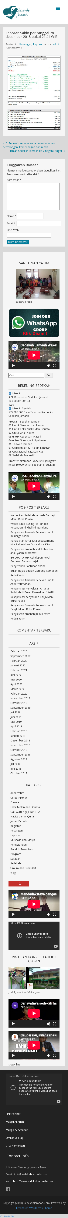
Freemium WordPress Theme (34, 1208)
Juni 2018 (16, 768)
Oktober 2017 (18, 773)
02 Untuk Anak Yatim (21, 433)
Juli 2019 (15, 712)
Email (11, 223)
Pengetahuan (18, 844)
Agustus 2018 (18, 759)
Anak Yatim (17, 793)
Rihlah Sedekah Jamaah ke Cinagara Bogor (36, 151)
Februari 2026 (18, 651)
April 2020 (16, 684)
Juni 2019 (16, 717)
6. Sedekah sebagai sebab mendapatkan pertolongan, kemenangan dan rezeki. (29, 145)
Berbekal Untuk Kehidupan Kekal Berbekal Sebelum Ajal (30, 559)
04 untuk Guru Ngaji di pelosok (27, 440)
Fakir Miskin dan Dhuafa (25, 807)
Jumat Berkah (18, 821)
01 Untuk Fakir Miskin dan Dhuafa (29, 429)
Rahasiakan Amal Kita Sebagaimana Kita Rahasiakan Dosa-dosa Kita (32, 542)
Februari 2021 (18, 670)
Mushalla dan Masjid (23, 840)
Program (15, 854)
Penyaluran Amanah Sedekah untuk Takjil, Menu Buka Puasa (32, 607)
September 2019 (20, 707)
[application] (34, 355)
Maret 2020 (17, 689)
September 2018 (20, 754)
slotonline (14, 1064)
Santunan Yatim (24, 301)
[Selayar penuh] (54, 366)
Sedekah (15, 863)
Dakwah (15, 802)
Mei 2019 (16, 721)
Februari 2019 (18, 731)
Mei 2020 (16, 679)
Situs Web (13, 230)
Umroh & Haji (14, 1138)
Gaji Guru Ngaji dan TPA (25, 812)
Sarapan (15, 858)
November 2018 (20, 745)
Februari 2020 (18, 693)
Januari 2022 (18, 665)
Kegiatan (15, 826)
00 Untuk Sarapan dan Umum (26, 425)
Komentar (14, 180)
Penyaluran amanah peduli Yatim (30, 614)
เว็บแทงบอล (7, 1216)
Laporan (38, 44)
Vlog (13, 872)
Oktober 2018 (18, 750)
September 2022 (20, 656)
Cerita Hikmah (19, 797)
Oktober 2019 (18, 703)
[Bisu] (48, 366)
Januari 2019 (18, 736)
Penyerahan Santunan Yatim (27, 566)
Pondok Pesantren (21, 849)
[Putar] (13, 366)
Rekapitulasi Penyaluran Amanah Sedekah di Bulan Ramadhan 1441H (32, 590)
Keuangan (25, 44)
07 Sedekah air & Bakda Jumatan (29, 448)
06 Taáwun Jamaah (20, 444)
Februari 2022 (18, 660)
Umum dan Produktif (23, 868)
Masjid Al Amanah (17, 1130)
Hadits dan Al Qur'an (22, 816)
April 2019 (16, 726)
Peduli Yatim (18, 575)
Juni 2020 (16, 675)
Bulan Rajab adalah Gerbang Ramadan (34, 570)
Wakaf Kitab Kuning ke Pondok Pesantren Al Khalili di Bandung (29, 525)
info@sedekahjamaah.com (30, 1174)
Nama (11, 216)
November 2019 (20, 698)
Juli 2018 (15, 764)
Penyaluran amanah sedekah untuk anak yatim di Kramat (31, 551)
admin (56, 44)
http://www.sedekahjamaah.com (33, 1181)
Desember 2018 (20, 740)
